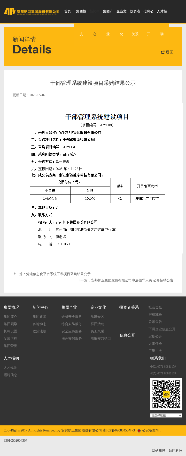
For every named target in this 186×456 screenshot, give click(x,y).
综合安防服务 (72, 324)
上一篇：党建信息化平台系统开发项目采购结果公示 (52, 274)
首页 (67, 11)
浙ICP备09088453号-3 (119, 430)
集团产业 (108, 22)
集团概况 (81, 22)
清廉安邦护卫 (101, 338)
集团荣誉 (10, 346)
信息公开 (148, 22)
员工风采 (97, 331)
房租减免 (155, 314)
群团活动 (97, 324)
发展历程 (10, 338)
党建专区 (97, 317)
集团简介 (10, 317)
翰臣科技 (175, 451)
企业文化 (121, 22)
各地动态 (39, 324)
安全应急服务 (72, 331)
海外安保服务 (72, 338)
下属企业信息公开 (162, 329)
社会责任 (155, 307)
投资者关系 (135, 22)
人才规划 (10, 368)
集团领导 (10, 324)
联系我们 (158, 358)
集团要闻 (39, 317)
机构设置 (10, 331)
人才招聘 (162, 22)
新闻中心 (95, 22)
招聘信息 (10, 375)
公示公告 (155, 322)
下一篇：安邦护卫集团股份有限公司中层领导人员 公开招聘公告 (125, 280)
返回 (169, 52)
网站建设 (158, 451)
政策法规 (39, 331)
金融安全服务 (72, 317)
